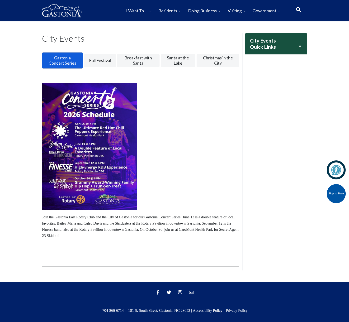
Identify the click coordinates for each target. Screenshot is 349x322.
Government (264, 10)
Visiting (235, 10)
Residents (167, 10)
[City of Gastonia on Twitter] (169, 292)
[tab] (62, 60)
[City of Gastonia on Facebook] (158, 292)
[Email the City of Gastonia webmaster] (191, 292)
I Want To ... (136, 10)
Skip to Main (336, 193)
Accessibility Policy (207, 310)
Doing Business (202, 10)
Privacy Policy (237, 310)
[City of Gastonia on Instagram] (180, 292)
